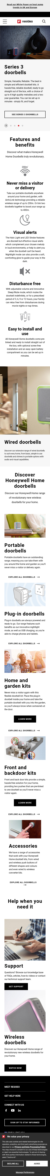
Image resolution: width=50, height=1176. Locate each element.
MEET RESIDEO (16, 1086)
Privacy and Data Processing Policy (30, 1147)
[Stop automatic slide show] (6, 125)
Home (25, 21)
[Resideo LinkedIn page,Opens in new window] (19, 1110)
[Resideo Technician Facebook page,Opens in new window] (6, 1110)
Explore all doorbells (21, 577)
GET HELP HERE (16, 1095)
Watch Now (15, 1068)
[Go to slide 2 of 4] (15, 126)
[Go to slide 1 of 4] (11, 126)
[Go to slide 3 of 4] (18, 126)
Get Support (16, 986)
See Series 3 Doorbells (25, 114)
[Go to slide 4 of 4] (22, 126)
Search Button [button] (44, 21)
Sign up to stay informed (25, 1122)
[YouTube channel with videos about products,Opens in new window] (12, 1110)
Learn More (25, 719)
